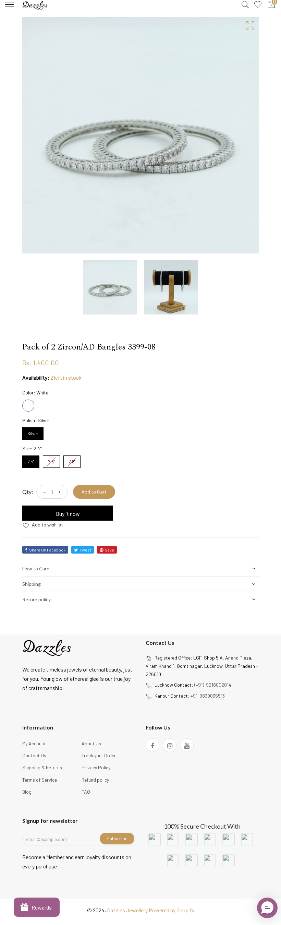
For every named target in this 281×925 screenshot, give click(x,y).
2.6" (51, 459)
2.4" (31, 459)
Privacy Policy (96, 767)
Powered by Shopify (171, 910)
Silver (33, 431)
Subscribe (117, 838)
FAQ (86, 792)
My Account (34, 743)
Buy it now (68, 513)
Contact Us (34, 755)
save (109, 549)
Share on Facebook (47, 549)
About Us (91, 743)
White (28, 406)
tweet (85, 549)
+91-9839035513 (208, 696)
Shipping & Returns (42, 767)
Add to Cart (94, 492)
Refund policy (95, 780)
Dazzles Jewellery (128, 910)
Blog (27, 792)
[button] (267, 908)
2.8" (72, 459)
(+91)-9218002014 (212, 685)
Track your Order (99, 755)
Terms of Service (39, 780)
